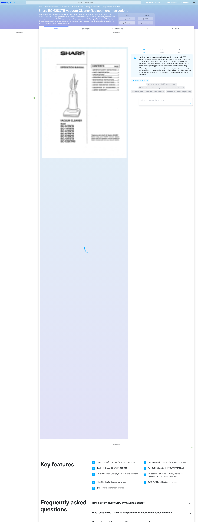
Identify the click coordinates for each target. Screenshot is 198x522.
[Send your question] (190, 104)
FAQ (147, 29)
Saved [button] (171, 2)
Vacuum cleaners (77, 7)
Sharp (88, 7)
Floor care (65, 7)
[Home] (8, 2)
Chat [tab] (144, 52)
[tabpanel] (162, 246)
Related (175, 29)
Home (40, 7)
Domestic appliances (52, 7)
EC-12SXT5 (97, 7)
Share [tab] (179, 52)
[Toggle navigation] (194, 2)
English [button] (186, 2)
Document (85, 29)
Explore (153, 2)
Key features (117, 29)
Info (56, 29)
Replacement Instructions (112, 7)
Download (127, 23)
